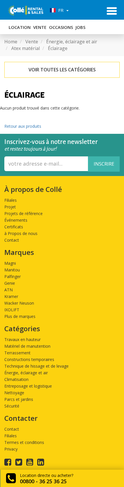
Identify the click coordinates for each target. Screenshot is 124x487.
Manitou (12, 270)
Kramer (11, 296)
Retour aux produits (22, 126)
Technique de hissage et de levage (36, 366)
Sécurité (11, 406)
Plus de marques (19, 316)
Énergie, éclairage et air (26, 372)
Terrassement (17, 352)
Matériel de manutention (27, 346)
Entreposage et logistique (28, 386)
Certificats (13, 226)
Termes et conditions (24, 442)
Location (20, 27)
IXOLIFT (11, 309)
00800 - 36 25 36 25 (43, 481)
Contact (11, 240)
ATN (8, 289)
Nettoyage (14, 392)
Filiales (10, 200)
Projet (10, 207)
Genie (9, 283)
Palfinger (12, 276)
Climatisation (16, 379)
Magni (10, 263)
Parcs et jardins (18, 399)
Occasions (61, 27)
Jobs (80, 27)
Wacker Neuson (19, 303)
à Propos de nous (20, 233)
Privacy (11, 449)
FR (60, 10)
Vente (39, 27)
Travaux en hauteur (22, 339)
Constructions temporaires (29, 359)
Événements (15, 220)
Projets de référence (23, 213)
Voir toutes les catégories (62, 69)
